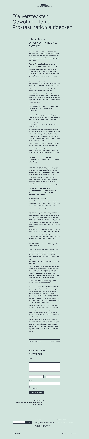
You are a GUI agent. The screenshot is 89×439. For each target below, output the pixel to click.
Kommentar (32, 361)
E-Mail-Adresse (49, 374)
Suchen (14, 419)
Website (30, 380)
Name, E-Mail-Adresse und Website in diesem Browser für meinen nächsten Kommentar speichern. (45, 388)
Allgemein (58, 341)
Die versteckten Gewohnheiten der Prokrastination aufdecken (42, 426)
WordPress (73, 433)
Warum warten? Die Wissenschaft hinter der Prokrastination (44, 423)
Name (30, 374)
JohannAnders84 (34, 342)
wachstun (44, 5)
